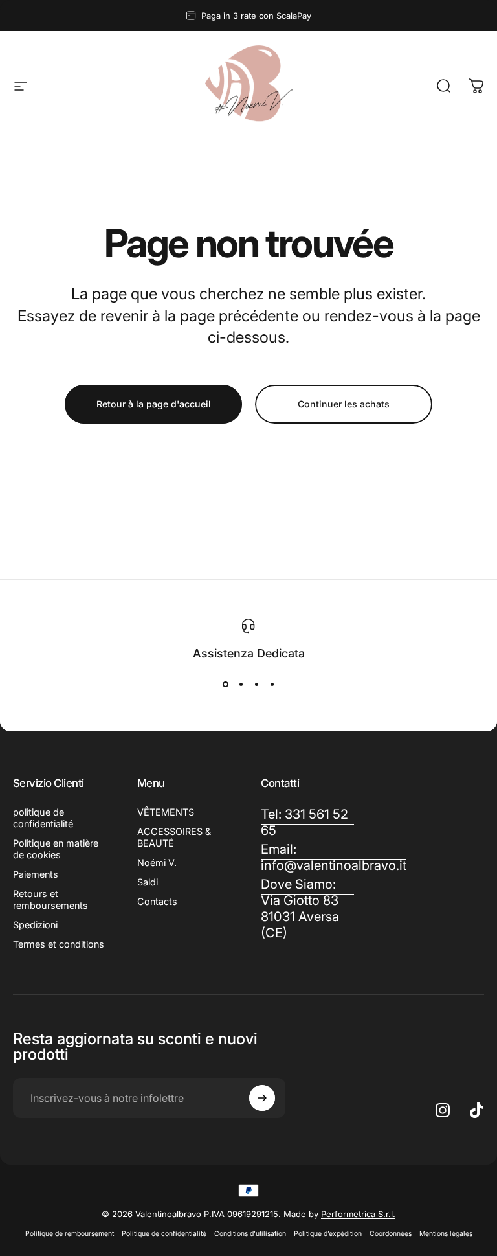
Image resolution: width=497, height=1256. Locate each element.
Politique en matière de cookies (55, 849)
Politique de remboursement (69, 1233)
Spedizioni (35, 924)
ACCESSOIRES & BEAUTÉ (174, 837)
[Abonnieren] (262, 1098)
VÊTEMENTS (165, 811)
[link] (307, 908)
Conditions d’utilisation (250, 1233)
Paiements (35, 874)
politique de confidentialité (43, 817)
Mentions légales (445, 1233)
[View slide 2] (240, 684)
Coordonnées (391, 1233)
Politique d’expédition (328, 1233)
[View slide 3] (256, 684)
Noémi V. (157, 862)
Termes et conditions (58, 944)
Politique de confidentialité (164, 1233)
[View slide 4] (272, 684)
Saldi (147, 881)
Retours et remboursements (50, 899)
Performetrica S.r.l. (358, 1214)
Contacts (157, 901)
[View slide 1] (225, 684)
